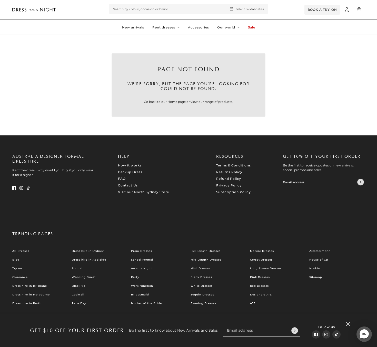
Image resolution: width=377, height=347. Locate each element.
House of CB (318, 259)
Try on (17, 268)
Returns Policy (229, 172)
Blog (15, 259)
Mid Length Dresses (206, 259)
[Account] (346, 9)
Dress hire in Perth (27, 303)
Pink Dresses (260, 277)
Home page (176, 102)
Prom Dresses (141, 251)
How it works (130, 165)
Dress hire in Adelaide (89, 259)
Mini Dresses (200, 268)
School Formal (142, 259)
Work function (142, 285)
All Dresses (20, 251)
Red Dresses (259, 285)
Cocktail (78, 294)
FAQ (122, 179)
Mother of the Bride (146, 303)
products (225, 102)
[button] (364, 334)
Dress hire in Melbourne (31, 294)
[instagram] (326, 334)
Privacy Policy (229, 185)
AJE (253, 303)
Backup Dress (130, 172)
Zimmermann (320, 251)
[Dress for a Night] (34, 10)
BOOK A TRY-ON (322, 10)
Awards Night (141, 268)
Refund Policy (228, 179)
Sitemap (315, 277)
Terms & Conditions (233, 165)
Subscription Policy (233, 192)
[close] (348, 323)
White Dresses (202, 285)
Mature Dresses (262, 251)
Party (135, 277)
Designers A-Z (261, 294)
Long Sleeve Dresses (266, 268)
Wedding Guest (84, 277)
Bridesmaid (140, 294)
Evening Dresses (203, 303)
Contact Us (128, 185)
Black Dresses (201, 277)
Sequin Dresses (202, 294)
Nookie (314, 268)
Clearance (20, 277)
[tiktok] (336, 334)
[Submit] (294, 330)
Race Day (79, 303)
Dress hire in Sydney (88, 251)
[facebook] (316, 334)
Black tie (79, 285)
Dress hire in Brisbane (29, 285)
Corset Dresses (261, 259)
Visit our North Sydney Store (143, 192)
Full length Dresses (206, 251)
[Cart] (359, 9)
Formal (77, 268)
